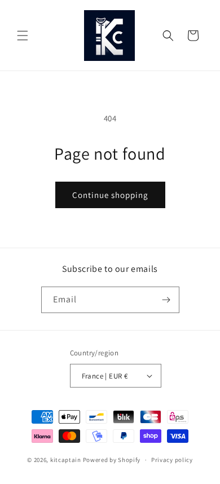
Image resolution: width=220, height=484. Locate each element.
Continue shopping (110, 195)
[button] (22, 35)
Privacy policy (172, 460)
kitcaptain (65, 460)
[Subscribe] (166, 300)
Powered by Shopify (112, 460)
